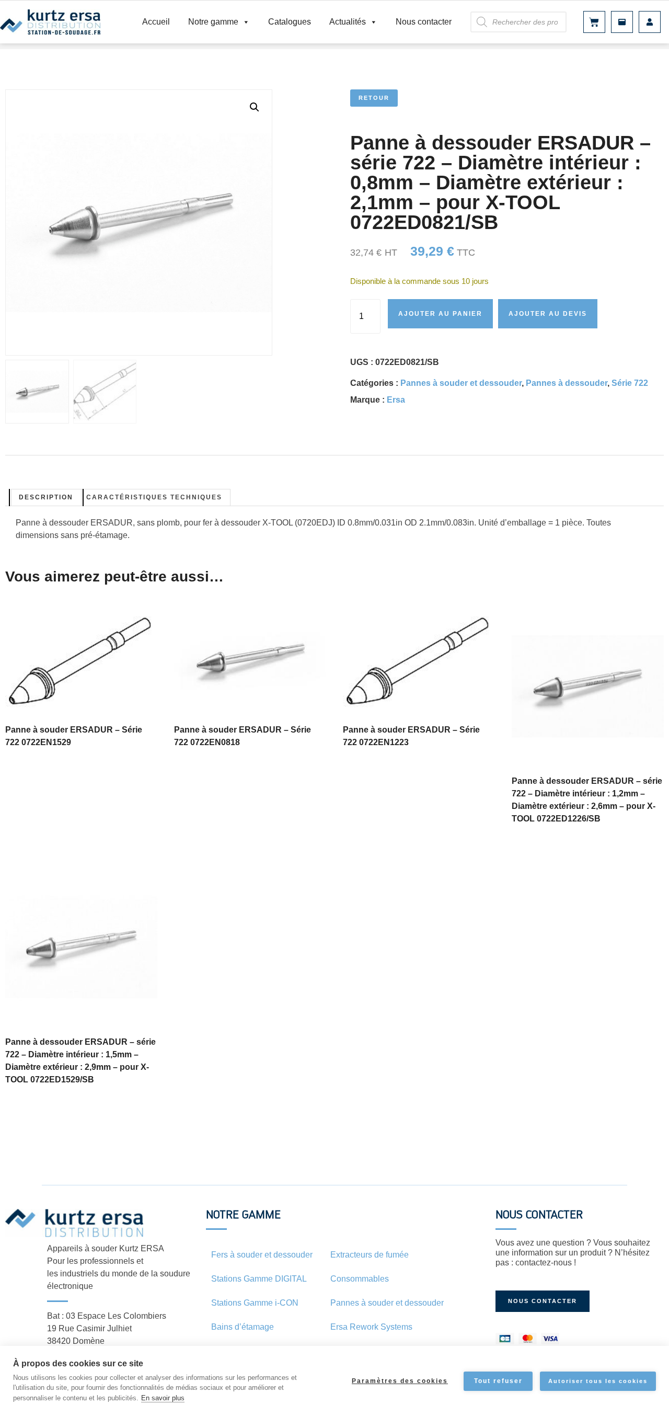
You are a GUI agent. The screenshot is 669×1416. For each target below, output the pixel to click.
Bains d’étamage (242, 1326)
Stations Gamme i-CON (254, 1302)
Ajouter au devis (548, 313)
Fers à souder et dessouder (262, 1254)
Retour (374, 98)
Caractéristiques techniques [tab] (154, 497)
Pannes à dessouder (566, 383)
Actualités (347, 21)
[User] (650, 22)
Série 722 (630, 383)
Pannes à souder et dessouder (461, 383)
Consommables (359, 1278)
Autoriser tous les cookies (598, 1381)
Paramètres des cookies (400, 1381)
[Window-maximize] (622, 22)
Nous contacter (424, 21)
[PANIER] (594, 22)
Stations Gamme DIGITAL (259, 1278)
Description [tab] (46, 497)
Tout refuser (498, 1381)
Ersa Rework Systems (371, 1326)
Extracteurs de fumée (369, 1254)
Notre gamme (213, 21)
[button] (254, 107)
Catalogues (289, 21)
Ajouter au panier (440, 313)
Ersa (396, 399)
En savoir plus (162, 1398)
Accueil (156, 21)
